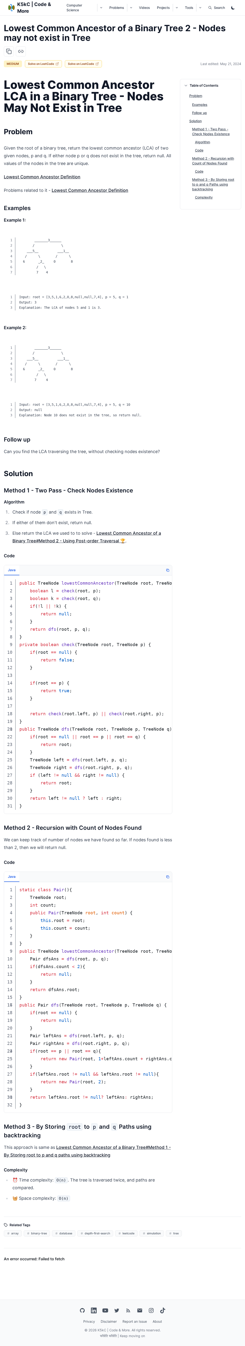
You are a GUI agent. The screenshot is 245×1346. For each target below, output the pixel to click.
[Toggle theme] (233, 7)
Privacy (89, 1321)
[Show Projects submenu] (177, 8)
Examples (199, 105)
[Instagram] (151, 1310)
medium (13, 64)
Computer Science (74, 7)
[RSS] (128, 1310)
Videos (144, 8)
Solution (195, 121)
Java (12, 570)
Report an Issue (134, 1321)
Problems (116, 8)
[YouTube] (105, 1310)
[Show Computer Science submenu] (101, 8)
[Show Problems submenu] (131, 8)
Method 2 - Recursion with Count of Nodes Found (213, 160)
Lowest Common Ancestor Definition (42, 176)
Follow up (199, 113)
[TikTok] (163, 1310)
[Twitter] (117, 1310)
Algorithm (202, 142)
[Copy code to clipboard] (165, 237)
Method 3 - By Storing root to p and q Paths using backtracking (213, 184)
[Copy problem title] (9, 51)
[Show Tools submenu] (200, 8)
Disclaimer (109, 1321)
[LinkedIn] (94, 1310)
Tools (189, 8)
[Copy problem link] (21, 51)
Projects (163, 8)
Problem (195, 96)
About (157, 1321)
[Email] (140, 1310)
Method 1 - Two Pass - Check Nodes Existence (211, 131)
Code (199, 150)
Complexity (204, 197)
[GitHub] (82, 1310)
